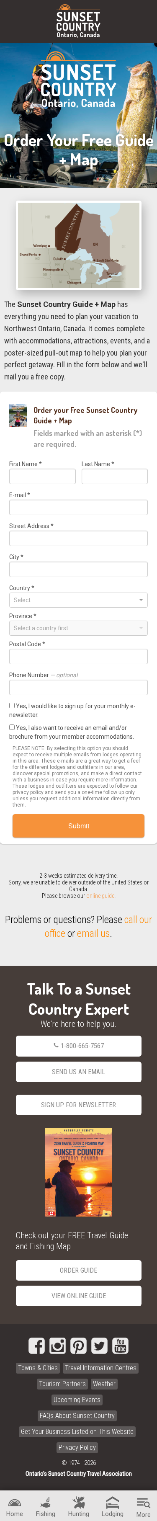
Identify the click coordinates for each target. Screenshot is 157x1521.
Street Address (31, 526)
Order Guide (78, 1270)
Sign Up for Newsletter (78, 1105)
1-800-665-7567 (82, 1046)
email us (93, 933)
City (16, 557)
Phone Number (43, 675)
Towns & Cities (38, 1368)
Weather (104, 1384)
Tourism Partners (62, 1384)
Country (22, 594)
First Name (25, 464)
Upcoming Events (77, 1400)
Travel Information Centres (100, 1368)
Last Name (98, 464)
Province (38, 622)
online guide (100, 895)
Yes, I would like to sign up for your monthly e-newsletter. (72, 710)
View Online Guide (78, 1296)
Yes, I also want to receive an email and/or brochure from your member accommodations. (71, 732)
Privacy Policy (77, 1447)
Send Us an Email (78, 1072)
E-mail (19, 495)
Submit (78, 825)
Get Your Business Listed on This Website (77, 1432)
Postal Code (27, 644)
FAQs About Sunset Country (77, 1416)
